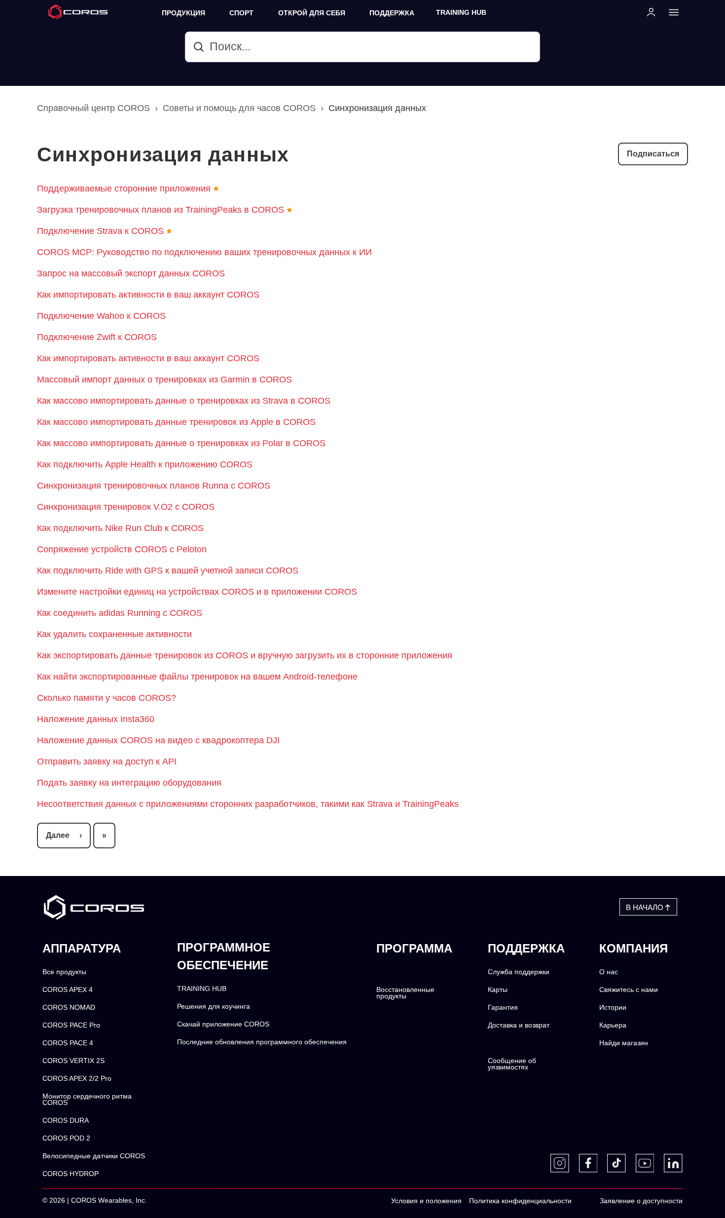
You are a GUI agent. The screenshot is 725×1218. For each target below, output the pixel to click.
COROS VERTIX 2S (73, 1061)
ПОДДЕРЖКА (391, 13)
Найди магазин (623, 1043)
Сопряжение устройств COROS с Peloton (122, 549)
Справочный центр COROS (93, 108)
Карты (498, 989)
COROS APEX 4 (67, 989)
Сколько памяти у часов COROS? (106, 698)
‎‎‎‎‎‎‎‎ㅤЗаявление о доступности (641, 1201)
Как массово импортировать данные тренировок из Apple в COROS (176, 422)
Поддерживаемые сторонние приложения (124, 188)
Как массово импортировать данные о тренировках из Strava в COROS (183, 401)
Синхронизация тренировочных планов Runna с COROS (153, 486)
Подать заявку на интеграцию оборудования (129, 783)
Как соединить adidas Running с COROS (119, 613)
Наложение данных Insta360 (95, 719)
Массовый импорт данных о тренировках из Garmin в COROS (164, 379)
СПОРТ (241, 13)
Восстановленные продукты (405, 993)
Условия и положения (426, 1201)
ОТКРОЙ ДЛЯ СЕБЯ (311, 13)
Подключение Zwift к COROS (97, 337)
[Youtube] (645, 1163)
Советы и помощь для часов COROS (239, 108)
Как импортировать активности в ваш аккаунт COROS (148, 295)
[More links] (670, 11)
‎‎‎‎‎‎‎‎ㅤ (582, 1201)
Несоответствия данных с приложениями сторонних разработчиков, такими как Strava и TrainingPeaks (248, 804)
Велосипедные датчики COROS (93, 1156)
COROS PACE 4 (67, 1043)
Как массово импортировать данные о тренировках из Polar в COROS (181, 443)
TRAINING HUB (461, 12)
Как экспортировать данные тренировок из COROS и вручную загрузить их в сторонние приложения (244, 655)
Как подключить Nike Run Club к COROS (120, 528)
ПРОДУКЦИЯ (183, 13)
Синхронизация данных (377, 108)
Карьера (612, 1025)
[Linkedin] (673, 1163)
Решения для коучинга (213, 1006)
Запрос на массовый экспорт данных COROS (131, 273)
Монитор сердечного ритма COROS (87, 1100)
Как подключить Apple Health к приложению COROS (145, 464)
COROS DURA (65, 1120)
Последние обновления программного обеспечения (262, 1042)
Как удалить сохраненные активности (114, 634)
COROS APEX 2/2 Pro (76, 1078)
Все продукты (64, 972)
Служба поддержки (518, 972)
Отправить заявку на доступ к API (107, 761)
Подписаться (653, 154)
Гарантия (503, 1007)
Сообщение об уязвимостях (512, 1064)
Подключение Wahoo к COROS (101, 316)
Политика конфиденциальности (520, 1201)
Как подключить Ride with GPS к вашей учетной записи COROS (167, 570)
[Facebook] (588, 1163)
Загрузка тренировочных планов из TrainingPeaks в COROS (160, 210)
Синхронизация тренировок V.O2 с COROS (126, 507)
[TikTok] (616, 1163)
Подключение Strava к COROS (100, 231)
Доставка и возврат (518, 1025)
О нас (608, 972)
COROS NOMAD (68, 1007)
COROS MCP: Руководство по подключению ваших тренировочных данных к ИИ (204, 252)
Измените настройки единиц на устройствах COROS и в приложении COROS (197, 592)
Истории (612, 1007)
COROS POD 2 (66, 1138)
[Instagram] (559, 1163)
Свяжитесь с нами (628, 989)
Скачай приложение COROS (223, 1024)
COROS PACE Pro (71, 1025)
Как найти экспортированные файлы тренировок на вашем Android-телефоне (197, 677)
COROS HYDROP (70, 1174)
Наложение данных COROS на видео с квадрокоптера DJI (158, 740)
